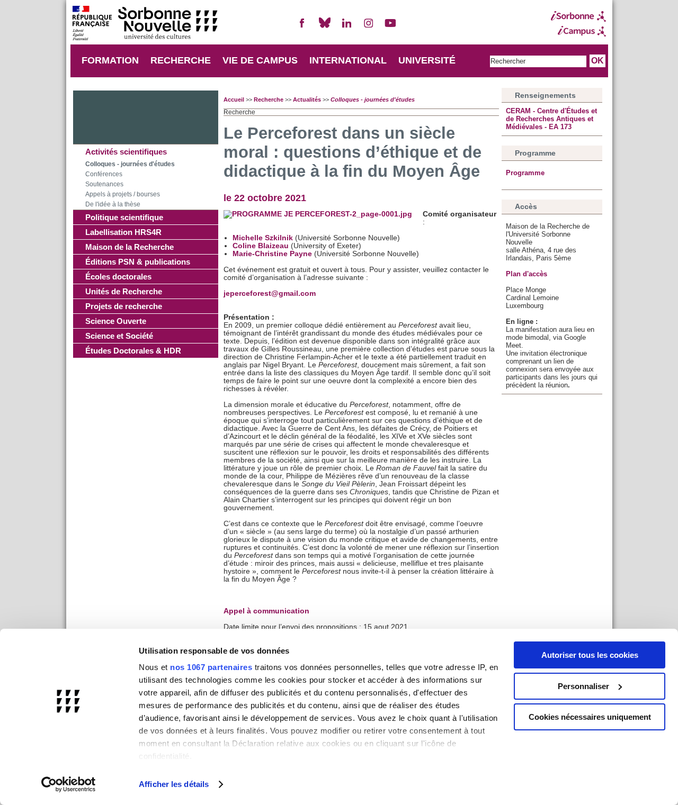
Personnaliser (583, 686)
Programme (525, 173)
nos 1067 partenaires (211, 667)
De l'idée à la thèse (112, 204)
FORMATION (110, 60)
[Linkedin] (346, 27)
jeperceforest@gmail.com (270, 293)
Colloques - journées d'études (130, 164)
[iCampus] (578, 31)
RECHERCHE (180, 60)
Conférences (103, 174)
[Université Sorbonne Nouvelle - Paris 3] (144, 24)
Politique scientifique (124, 217)
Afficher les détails (174, 784)
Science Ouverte (115, 320)
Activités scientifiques (126, 151)
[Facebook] (302, 27)
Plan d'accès (526, 274)
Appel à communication (266, 611)
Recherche (268, 99)
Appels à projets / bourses (122, 194)
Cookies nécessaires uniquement (590, 716)
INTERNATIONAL (348, 60)
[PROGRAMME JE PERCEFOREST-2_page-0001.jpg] (318, 214)
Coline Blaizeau (261, 246)
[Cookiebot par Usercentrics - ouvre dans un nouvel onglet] (68, 784)
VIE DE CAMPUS (260, 60)
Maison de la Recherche (129, 246)
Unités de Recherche (123, 291)
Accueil (234, 99)
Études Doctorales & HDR (133, 350)
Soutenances (104, 184)
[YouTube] (390, 27)
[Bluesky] (324, 27)
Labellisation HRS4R (123, 232)
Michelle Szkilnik (263, 238)
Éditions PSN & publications (137, 261)
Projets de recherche (123, 306)
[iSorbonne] (578, 16)
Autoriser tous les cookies (589, 654)
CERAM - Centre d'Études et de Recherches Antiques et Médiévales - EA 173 (551, 119)
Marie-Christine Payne (272, 254)
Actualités (307, 99)
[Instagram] (368, 27)
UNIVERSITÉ (427, 60)
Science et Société (119, 335)
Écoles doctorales (118, 276)
